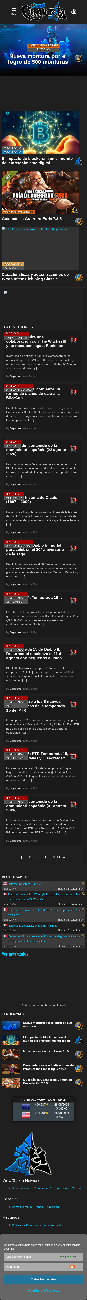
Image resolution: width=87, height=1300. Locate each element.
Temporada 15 (16, 598)
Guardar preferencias (43, 1290)
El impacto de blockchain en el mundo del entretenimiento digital (37, 160)
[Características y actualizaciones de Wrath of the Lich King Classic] (40, 248)
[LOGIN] (73, 12)
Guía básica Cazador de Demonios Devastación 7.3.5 (47, 1081)
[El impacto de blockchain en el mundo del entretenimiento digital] (40, 132)
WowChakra (12, 147)
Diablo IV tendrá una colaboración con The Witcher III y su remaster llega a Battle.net (36, 341)
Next (56, 857)
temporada (14, 649)
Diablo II (12, 445)
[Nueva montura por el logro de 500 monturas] (11, 1026)
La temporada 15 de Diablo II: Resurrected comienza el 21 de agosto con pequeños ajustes (35, 653)
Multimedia (14, 498)
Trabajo (77, 1188)
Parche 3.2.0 (14, 758)
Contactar (41, 1188)
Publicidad (52, 1206)
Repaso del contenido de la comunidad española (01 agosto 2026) (36, 805)
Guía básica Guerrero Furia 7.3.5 (32, 219)
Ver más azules (15, 953)
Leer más (9, 1248)
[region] (43, 307)
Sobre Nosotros (22, 1188)
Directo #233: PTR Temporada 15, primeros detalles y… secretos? (37, 756)
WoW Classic (12, 263)
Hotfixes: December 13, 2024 (25, 883)
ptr (8, 706)
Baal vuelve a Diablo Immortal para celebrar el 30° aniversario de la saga (35, 549)
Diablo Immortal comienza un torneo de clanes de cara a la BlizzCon (33, 393)
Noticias (43, 49)
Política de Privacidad (25, 1225)
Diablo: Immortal (18, 389)
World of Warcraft (43, 45)
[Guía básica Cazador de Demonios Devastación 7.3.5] (11, 1083)
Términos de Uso (53, 1225)
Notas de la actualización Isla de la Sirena (32, 925)
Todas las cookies (43, 1279)
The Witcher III (17, 337)
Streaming (14, 602)
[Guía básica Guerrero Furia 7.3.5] (40, 192)
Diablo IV (12, 333)
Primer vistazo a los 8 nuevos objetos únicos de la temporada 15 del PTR (35, 705)
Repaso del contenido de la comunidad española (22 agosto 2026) (36, 449)
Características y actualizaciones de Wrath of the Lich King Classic (35, 276)
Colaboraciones (60, 1188)
